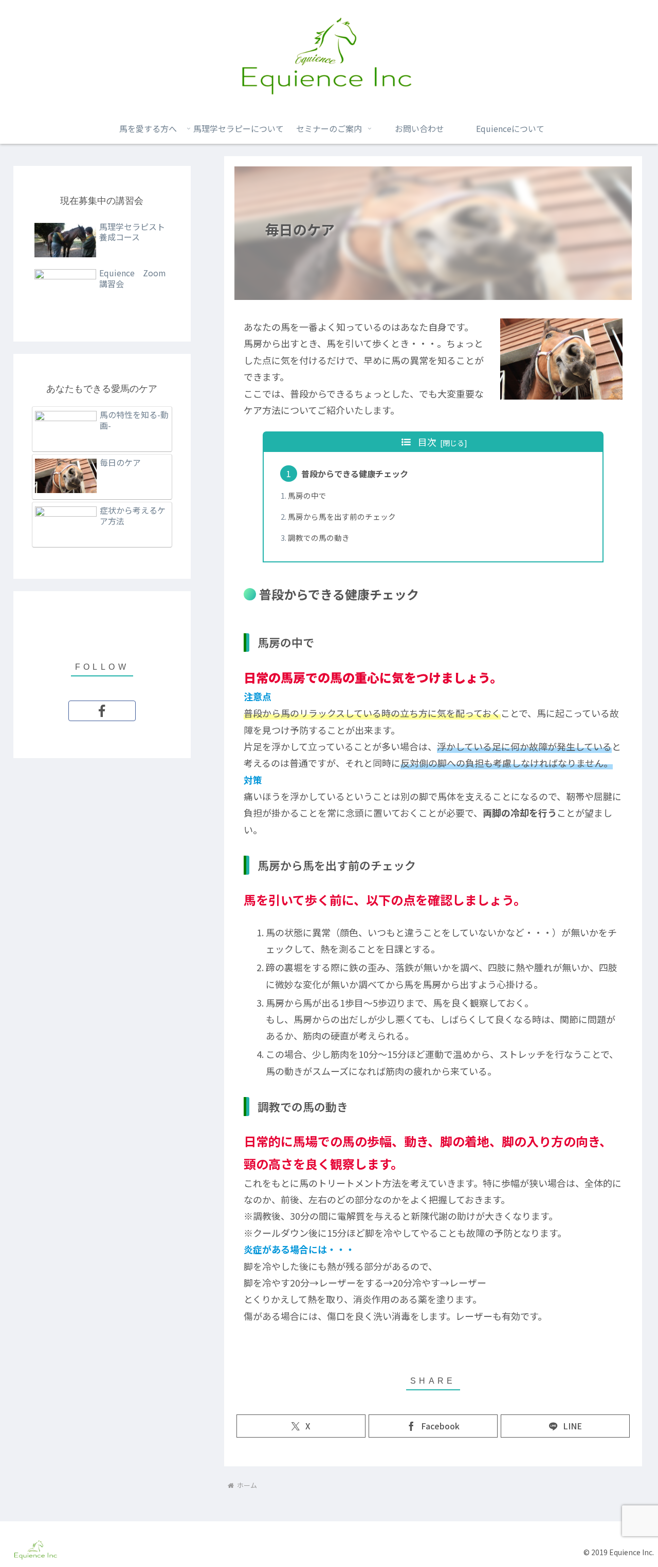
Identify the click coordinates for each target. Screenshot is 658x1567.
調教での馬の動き (319, 537)
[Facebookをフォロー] (102, 711)
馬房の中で (307, 495)
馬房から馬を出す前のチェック (342, 516)
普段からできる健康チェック (354, 473)
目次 (427, 441)
